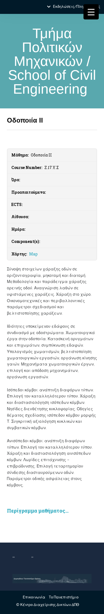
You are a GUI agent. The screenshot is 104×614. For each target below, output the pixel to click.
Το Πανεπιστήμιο (63, 597)
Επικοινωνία (34, 597)
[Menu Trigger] (91, 11)
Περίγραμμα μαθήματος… (38, 510)
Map (33, 254)
